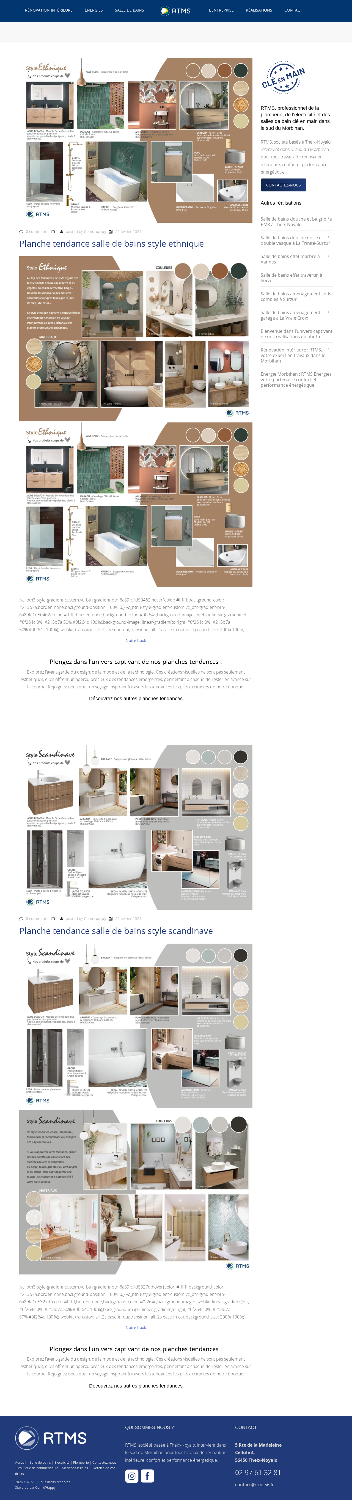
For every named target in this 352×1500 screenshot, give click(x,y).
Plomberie (81, 1462)
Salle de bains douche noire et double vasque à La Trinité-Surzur (295, 240)
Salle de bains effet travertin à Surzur (291, 278)
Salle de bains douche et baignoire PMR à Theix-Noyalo (296, 221)
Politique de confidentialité (38, 1468)
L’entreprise (221, 10)
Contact (293, 10)
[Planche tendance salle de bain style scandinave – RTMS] (135, 1026)
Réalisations (259, 10)
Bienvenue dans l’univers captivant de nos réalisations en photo (296, 334)
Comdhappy (95, 231)
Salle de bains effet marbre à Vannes (290, 259)
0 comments (37, 231)
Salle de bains (129, 10)
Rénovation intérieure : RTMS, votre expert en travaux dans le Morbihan (293, 355)
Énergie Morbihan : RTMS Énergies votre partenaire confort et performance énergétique (296, 379)
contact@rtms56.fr (254, 1485)
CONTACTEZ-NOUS (283, 185)
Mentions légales (75, 1468)
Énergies (94, 10)
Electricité (62, 1462)
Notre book (136, 640)
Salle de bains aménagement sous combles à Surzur (296, 296)
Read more (29, 722)
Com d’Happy (45, 1487)
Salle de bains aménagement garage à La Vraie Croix (290, 315)
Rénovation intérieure (49, 10)
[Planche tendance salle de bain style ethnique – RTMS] (135, 338)
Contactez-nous (104, 1462)
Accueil (20, 1462)
